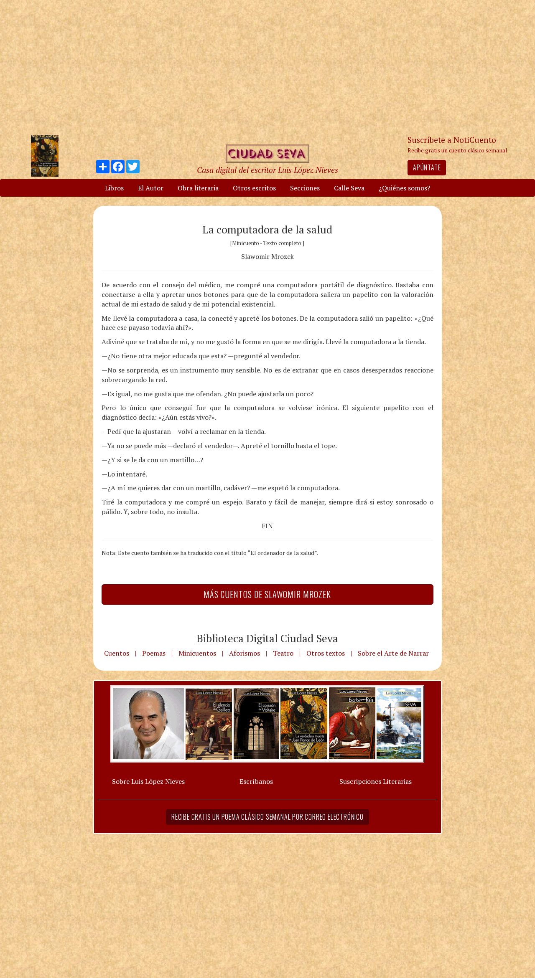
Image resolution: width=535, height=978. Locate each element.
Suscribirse (224, 552)
